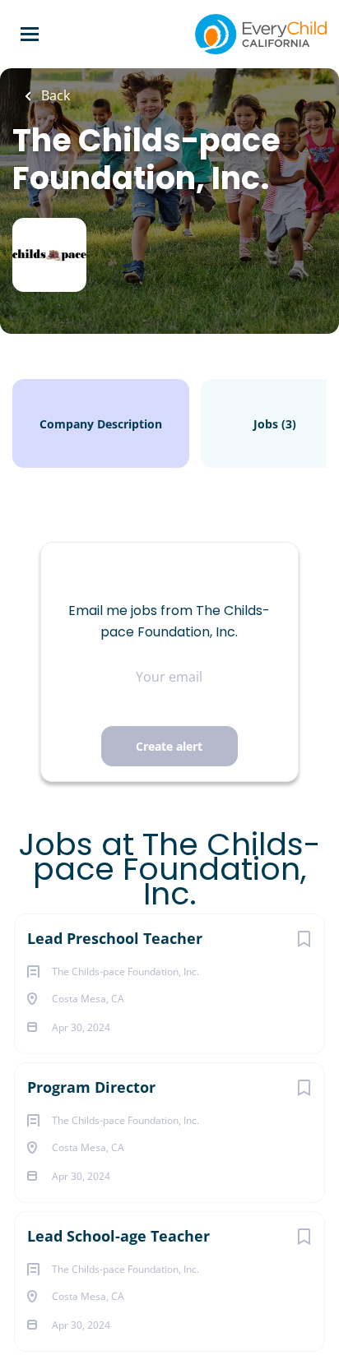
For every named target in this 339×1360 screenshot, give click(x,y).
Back (54, 95)
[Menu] (30, 34)
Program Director (91, 1087)
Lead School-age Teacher (118, 1236)
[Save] (303, 938)
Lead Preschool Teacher (114, 938)
